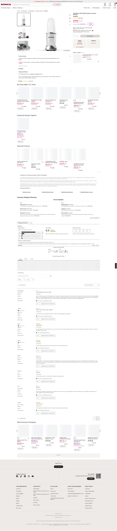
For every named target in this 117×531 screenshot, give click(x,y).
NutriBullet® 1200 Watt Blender (93, 100)
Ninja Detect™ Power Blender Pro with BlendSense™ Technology (51, 438)
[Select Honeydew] (23, 438)
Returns (37, 74)
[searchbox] (31, 4)
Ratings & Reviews (23, 222)
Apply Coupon (90, 24)
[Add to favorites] (70, 15)
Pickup (79, 40)
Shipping (93, 40)
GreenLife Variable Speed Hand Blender (79, 440)
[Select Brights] (92, 61)
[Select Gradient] (86, 61)
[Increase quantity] (78, 36)
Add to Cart (20, 108)
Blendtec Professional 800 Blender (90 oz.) (93, 438)
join (77, 28)
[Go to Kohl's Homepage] (6, 4)
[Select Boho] (94, 61)
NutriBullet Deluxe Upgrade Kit (64, 100)
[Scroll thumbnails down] (25, 53)
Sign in (74, 28)
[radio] (79, 43)
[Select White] (35, 162)
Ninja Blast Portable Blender (35, 164)
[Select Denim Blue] (40, 162)
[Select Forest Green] (32, 162)
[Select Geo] (83, 61)
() (90, 59)
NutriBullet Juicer (63, 161)
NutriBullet (46, 10)
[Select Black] (38, 162)
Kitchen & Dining (24, 10)
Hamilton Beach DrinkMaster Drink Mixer (65, 438)
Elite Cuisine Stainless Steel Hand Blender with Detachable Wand (36, 438)
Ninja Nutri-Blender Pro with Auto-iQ (50, 100)
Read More (21, 68)
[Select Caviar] (18, 438)
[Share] (70, 21)
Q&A (31, 222)
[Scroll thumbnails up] (22, 53)
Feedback (115, 266)
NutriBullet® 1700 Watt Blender (36, 100)
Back (19, 10)
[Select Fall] (89, 61)
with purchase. (42, 1)
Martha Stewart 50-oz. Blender (22, 440)
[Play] (70, 18)
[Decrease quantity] (74, 36)
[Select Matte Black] (80, 100)
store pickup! (55, 1)
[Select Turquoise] (77, 438)
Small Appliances (31, 10)
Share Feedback (58, 466)
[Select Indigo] (26, 438)
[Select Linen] (21, 438)
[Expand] (70, 24)
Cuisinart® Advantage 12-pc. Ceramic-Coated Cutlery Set (90, 55)
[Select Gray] (75, 100)
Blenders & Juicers (39, 10)
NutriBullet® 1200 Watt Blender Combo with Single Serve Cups (79, 103)
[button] (78, 18)
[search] (14, 4)
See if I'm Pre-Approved (77, 31)
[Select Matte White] (77, 100)
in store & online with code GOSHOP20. (71, 1)
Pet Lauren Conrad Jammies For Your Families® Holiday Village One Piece (23, 131)
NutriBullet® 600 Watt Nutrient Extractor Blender (23, 100)
